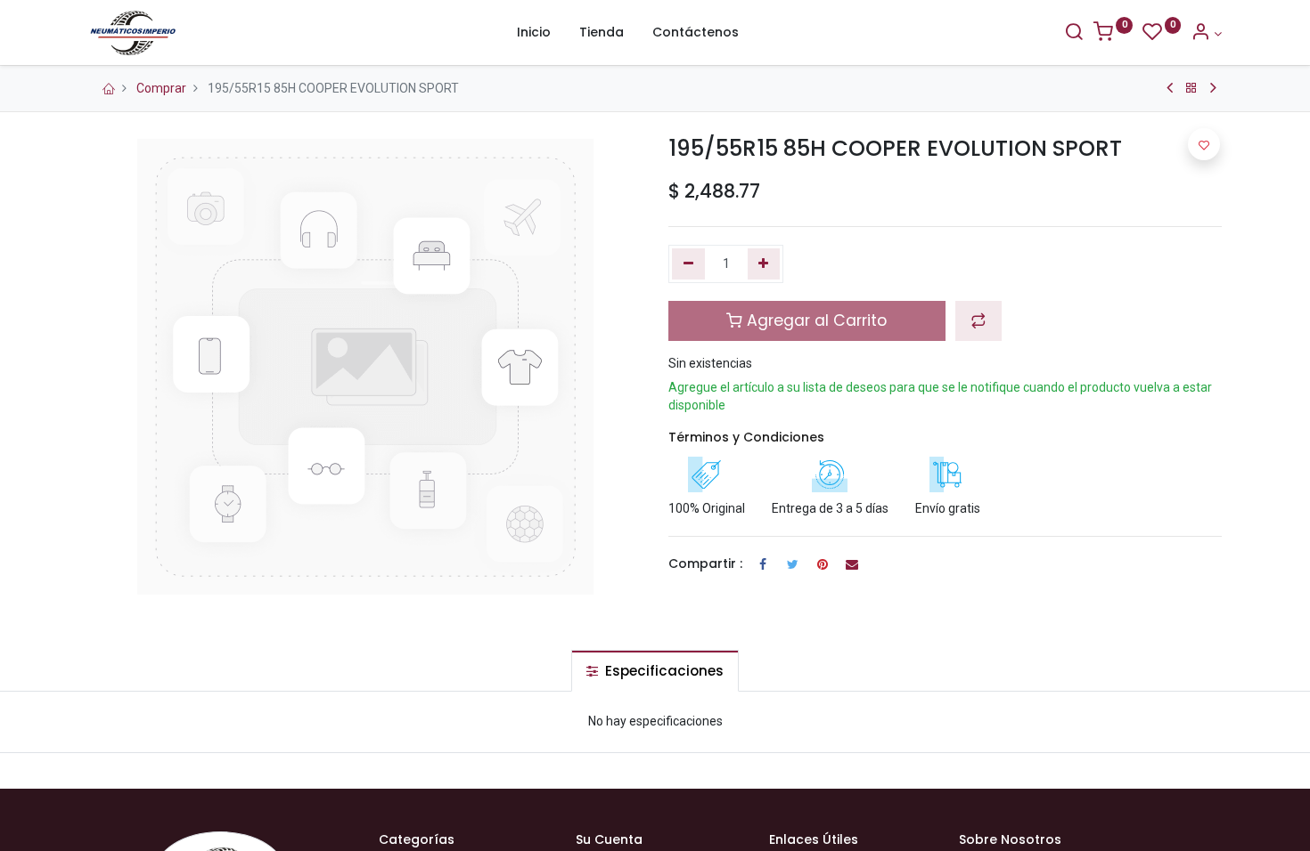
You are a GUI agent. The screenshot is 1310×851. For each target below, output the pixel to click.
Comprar (161, 88)
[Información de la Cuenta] (1206, 34)
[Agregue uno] (764, 264)
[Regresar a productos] (1191, 88)
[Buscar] (1074, 34)
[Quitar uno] (688, 264)
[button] (978, 320)
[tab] (655, 671)
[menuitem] (534, 33)
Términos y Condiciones (746, 437)
